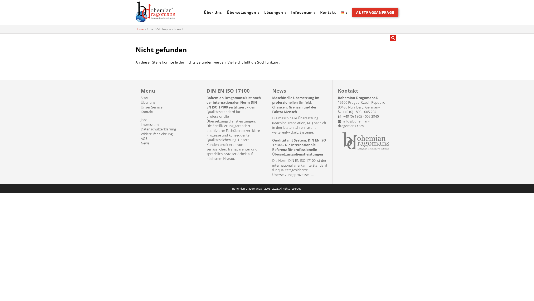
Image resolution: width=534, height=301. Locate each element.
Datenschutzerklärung (158, 129)
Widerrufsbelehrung (157, 134)
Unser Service (151, 107)
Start (145, 98)
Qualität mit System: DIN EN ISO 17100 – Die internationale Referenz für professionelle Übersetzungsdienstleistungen (299, 147)
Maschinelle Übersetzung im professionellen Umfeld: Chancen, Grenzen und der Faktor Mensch (295, 105)
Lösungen (273, 12)
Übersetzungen (241, 12)
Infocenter (301, 12)
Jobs (144, 119)
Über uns (148, 102)
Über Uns (213, 12)
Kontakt (328, 12)
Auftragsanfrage (375, 12)
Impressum (150, 124)
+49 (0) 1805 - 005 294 (359, 112)
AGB (144, 138)
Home (140, 29)
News (145, 143)
